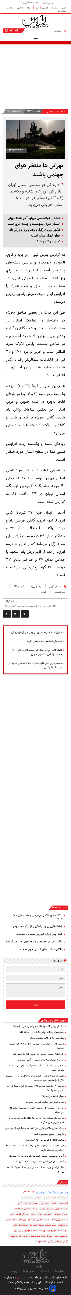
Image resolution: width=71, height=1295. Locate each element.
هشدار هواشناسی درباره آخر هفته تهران (34, 218)
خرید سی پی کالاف (59, 1219)
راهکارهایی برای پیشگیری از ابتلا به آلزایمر (37, 926)
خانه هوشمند (40, 1241)
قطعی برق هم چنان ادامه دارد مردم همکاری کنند (38, 1162)
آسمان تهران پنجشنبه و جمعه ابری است (34, 224)
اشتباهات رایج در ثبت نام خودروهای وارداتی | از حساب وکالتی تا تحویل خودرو (37, 652)
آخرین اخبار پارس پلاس (53, 1020)
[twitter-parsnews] (11, 30)
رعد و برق (36, 586)
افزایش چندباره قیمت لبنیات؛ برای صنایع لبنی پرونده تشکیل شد (36, 1068)
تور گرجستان (15, 1236)
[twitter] (16, 614)
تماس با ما (29, 1271)
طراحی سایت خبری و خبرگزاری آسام (31, 1288)
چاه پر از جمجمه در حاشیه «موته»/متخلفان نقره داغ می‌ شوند (36, 1110)
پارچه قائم (18, 1208)
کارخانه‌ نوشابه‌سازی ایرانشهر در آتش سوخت (41, 1060)
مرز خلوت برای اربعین (16, 1219)
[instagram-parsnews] (7, 30)
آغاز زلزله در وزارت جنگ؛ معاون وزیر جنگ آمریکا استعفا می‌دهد (35, 1169)
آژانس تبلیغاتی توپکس (58, 1241)
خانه (63, 111)
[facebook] (7, 614)
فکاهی (20, 7)
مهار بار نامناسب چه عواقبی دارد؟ (44, 641)
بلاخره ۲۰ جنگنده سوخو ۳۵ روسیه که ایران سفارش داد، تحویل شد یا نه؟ (34, 1088)
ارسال (35, 1005)
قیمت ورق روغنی (20, 1225)
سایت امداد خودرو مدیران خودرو (37, 1236)
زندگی (64, 7)
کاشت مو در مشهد (59, 1203)
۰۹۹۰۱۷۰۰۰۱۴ (28, 1192)
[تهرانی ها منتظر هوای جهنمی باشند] (25, 614)
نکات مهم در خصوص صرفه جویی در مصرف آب (34, 941)
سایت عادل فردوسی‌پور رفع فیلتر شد (44, 1140)
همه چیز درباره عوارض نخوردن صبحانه (39, 934)
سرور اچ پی (44, 1203)
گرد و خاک (18, 586)
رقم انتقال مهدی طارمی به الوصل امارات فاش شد (38, 1054)
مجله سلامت (27, 1198)
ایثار (37, 7)
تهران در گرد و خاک (47, 241)
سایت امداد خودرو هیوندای (55, 1230)
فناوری (45, 7)
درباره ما (59, 1271)
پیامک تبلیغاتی (30, 1208)
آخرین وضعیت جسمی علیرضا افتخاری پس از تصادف (36, 1156)
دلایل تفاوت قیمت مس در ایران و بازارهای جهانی (36, 632)
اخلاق (29, 7)
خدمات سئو (62, 1198)
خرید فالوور (63, 1225)
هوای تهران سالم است (45, 236)
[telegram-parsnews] (16, 30)
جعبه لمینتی (50, 1225)
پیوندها (13, 1271)
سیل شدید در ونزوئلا (53, 1096)
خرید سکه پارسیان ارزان (38, 1219)
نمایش (62, 1182)
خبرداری (38, 1198)
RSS (37, 1267)
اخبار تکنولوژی (61, 1208)
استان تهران (55, 586)
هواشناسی (59, 592)
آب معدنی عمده (61, 1236)
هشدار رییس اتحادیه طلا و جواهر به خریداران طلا (38, 1026)
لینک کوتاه (11, 601)
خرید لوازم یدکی (46, 1208)
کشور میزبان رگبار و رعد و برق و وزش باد (34, 230)
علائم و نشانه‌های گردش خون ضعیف (40, 949)
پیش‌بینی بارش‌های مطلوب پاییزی (46, 1038)
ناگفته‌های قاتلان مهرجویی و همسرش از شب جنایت (36, 917)
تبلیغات (45, 1271)
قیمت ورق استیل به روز (41, 1214)
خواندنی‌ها (62, 11)
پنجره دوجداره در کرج (27, 1203)
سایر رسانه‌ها (59, 908)
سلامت (55, 7)
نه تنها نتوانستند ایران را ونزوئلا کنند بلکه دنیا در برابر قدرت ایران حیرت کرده (36, 1120)
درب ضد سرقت (61, 1214)
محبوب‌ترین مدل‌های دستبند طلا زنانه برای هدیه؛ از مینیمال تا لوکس (35, 665)
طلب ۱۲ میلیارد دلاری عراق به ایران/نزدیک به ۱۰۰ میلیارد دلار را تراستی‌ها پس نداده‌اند (35, 1078)
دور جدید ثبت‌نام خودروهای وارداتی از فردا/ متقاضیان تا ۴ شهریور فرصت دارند (35, 1148)
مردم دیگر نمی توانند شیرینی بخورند (45, 1102)
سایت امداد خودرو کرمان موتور (28, 1230)
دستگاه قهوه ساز (36, 1225)
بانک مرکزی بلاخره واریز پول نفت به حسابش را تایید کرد (34, 1128)
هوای (43, 592)
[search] (66, 30)
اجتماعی (50, 111)
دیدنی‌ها (10, 7)
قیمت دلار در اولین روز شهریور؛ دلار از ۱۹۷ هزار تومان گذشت (36, 1046)
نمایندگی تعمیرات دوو (19, 1214)
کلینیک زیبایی (50, 1198)
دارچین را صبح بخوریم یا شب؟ (48, 1134)
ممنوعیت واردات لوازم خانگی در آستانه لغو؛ (41, 1032)
